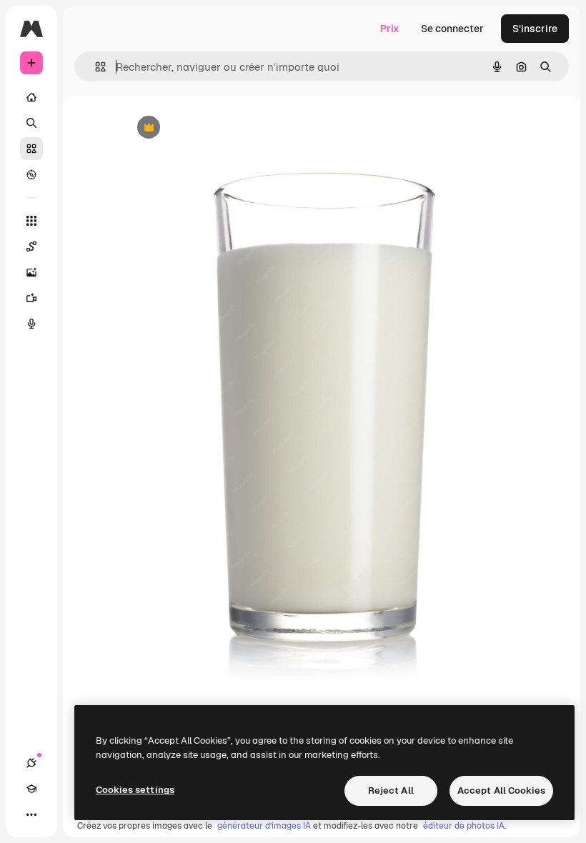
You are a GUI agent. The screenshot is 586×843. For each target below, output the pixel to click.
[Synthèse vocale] (31, 323)
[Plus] (31, 814)
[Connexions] (31, 763)
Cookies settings (135, 790)
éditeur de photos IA (464, 826)
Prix (389, 28)
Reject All (391, 790)
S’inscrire (534, 28)
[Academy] (31, 788)
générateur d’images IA (264, 826)
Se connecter (452, 28)
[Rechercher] (31, 122)
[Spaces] (31, 246)
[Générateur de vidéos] (31, 297)
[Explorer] (31, 174)
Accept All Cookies (501, 790)
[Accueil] (31, 97)
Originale (217, 128)
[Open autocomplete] (94, 66)
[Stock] (31, 148)
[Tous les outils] (31, 220)
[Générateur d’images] (31, 272)
